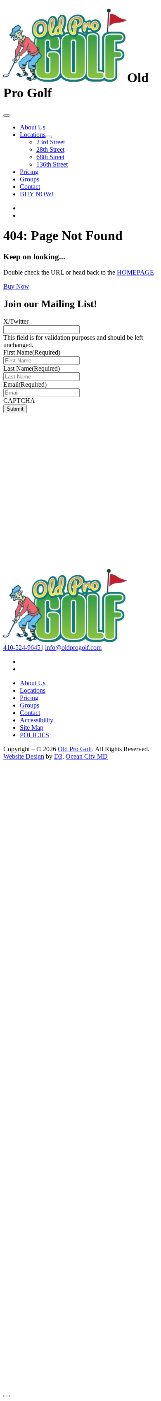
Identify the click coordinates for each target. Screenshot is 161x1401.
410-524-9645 (22, 647)
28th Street (50, 149)
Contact (30, 186)
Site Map (31, 727)
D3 (58, 756)
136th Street (52, 164)
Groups (29, 179)
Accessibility (36, 720)
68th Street (50, 156)
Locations (32, 134)
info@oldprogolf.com (73, 647)
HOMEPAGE (135, 272)
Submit (15, 409)
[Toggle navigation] (6, 115)
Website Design (23, 756)
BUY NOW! (37, 193)
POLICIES (34, 734)
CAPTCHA (19, 400)
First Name (31, 352)
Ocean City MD (87, 756)
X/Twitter (15, 321)
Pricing (29, 171)
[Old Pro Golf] (65, 77)
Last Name (31, 368)
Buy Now (16, 286)
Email (25, 384)
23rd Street (50, 142)
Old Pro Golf (75, 748)
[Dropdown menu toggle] (48, 137)
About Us (32, 127)
